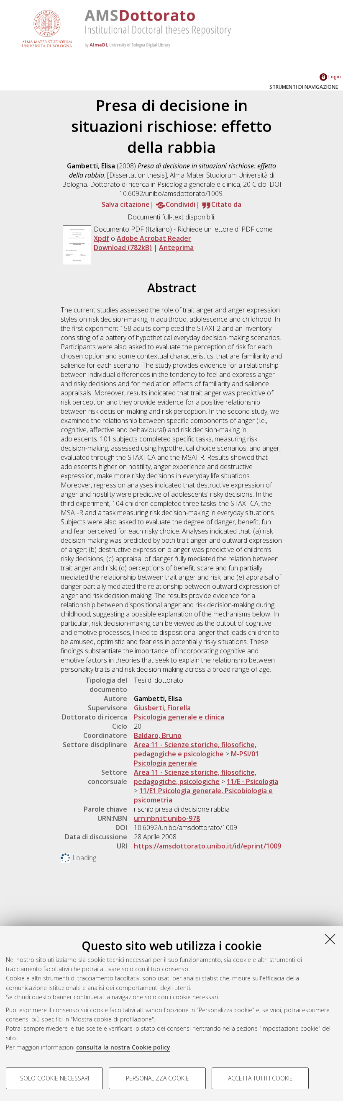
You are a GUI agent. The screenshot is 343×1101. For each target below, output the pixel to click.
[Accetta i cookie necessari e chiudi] (330, 939)
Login (334, 76)
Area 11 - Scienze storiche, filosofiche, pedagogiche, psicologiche (195, 777)
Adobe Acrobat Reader (154, 238)
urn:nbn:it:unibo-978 (167, 818)
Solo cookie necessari (54, 1078)
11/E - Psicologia (252, 781)
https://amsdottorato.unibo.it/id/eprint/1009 (207, 846)
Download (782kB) (123, 247)
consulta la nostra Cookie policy (123, 1047)
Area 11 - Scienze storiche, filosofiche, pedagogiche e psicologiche (195, 749)
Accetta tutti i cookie (260, 1078)
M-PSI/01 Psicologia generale (196, 758)
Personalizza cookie (157, 1078)
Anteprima (176, 247)
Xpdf (101, 238)
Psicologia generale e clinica (179, 717)
